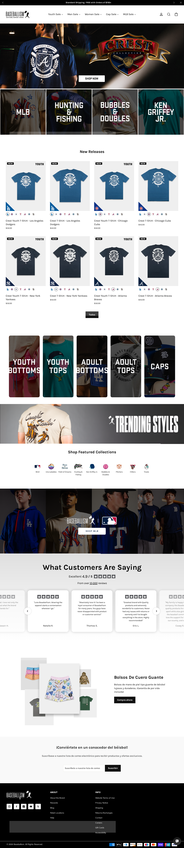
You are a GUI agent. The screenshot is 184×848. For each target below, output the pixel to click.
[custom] (9, 806)
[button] (27, 611)
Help (52, 818)
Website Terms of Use (105, 798)
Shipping (99, 808)
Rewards (54, 803)
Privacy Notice (101, 803)
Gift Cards (99, 828)
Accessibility (100, 833)
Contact (98, 818)
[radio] (8, 214)
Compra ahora (124, 700)
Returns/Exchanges (104, 813)
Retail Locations (57, 813)
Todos (92, 314)
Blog (52, 808)
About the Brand (57, 798)
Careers (98, 823)
